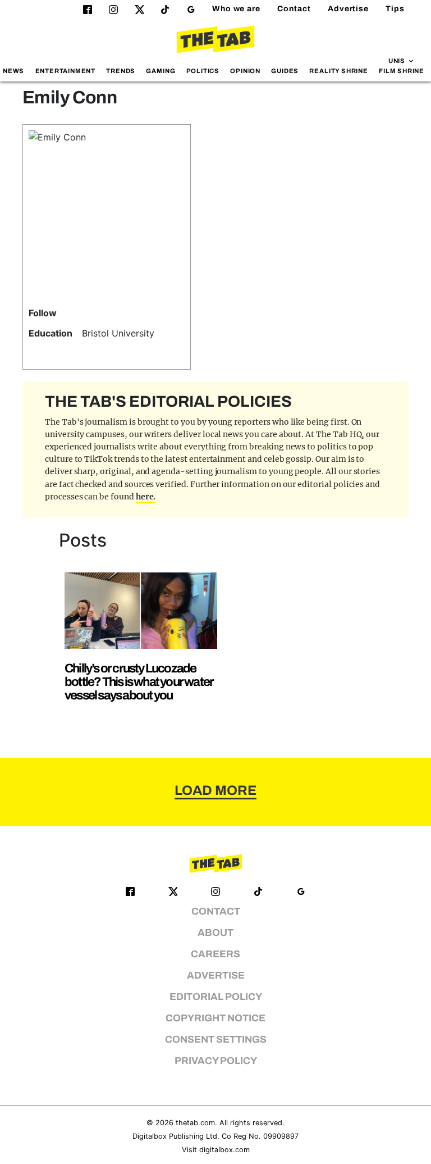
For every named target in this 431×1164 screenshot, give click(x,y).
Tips (395, 8)
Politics (202, 70)
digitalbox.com (224, 1149)
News (13, 70)
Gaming (160, 70)
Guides (285, 70)
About (215, 932)
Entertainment (65, 70)
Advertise (348, 8)
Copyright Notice (215, 1018)
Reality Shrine (338, 70)
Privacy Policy (216, 1061)
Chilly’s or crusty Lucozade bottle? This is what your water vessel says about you (139, 681)
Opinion (245, 70)
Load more (215, 790)
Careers (215, 954)
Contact (294, 8)
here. (146, 497)
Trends (120, 70)
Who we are (236, 8)
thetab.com (195, 1122)
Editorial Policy (215, 997)
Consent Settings (216, 1039)
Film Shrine (401, 70)
